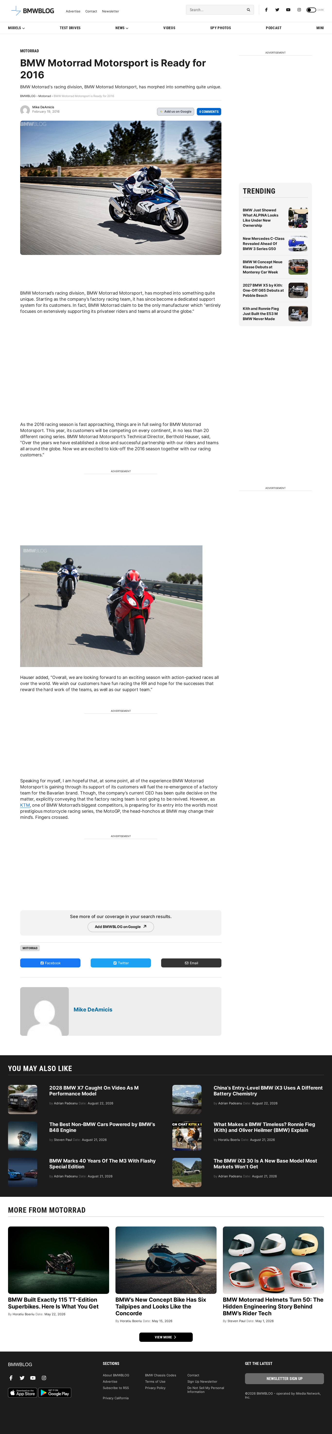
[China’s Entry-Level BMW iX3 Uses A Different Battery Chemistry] (186, 1087)
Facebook (52, 963)
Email (193, 963)
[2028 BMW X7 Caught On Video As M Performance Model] (22, 1087)
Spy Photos (220, 28)
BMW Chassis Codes (160, 1375)
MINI (320, 28)
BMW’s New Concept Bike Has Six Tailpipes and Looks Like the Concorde (160, 1306)
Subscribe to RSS (116, 1388)
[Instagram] (299, 9)
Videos (169, 28)
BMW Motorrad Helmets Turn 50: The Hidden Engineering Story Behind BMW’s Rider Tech (273, 1306)
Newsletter (110, 11)
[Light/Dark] (311, 10)
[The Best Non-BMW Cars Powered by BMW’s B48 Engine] (22, 1123)
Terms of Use (155, 1381)
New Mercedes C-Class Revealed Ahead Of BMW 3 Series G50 (263, 243)
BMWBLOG (27, 96)
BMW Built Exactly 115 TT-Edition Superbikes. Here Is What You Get (53, 1303)
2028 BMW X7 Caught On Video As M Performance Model (94, 1091)
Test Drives (70, 28)
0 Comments (209, 112)
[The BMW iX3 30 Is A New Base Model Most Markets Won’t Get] (186, 1160)
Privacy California (116, 1398)
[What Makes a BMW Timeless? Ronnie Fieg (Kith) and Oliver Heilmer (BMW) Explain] (186, 1123)
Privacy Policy (155, 1388)
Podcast (274, 28)
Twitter (123, 963)
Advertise (73, 11)
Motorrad (29, 51)
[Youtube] (288, 9)
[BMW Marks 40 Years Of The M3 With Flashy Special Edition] (22, 1160)
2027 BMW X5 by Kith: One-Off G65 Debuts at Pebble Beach (263, 290)
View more (164, 1337)
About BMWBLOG (116, 1375)
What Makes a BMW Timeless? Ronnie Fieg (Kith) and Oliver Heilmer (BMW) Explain (264, 1127)
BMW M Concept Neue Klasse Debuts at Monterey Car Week (262, 267)
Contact (91, 11)
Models (14, 28)
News (120, 28)
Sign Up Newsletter (202, 1381)
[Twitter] (277, 9)
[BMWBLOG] (47, 1364)
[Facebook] (266, 9)
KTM (25, 805)
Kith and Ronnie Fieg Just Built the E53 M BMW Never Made (261, 313)
